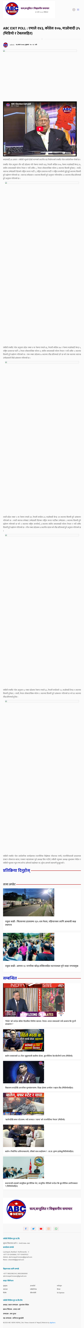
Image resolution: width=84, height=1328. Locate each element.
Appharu (52, 1322)
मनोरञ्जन (59, 1285)
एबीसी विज (33, 1289)
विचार (58, 1289)
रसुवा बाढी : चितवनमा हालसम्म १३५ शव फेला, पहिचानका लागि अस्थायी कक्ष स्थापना (40, 923)
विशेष (4, 1292)
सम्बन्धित (10, 978)
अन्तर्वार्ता (32, 1285)
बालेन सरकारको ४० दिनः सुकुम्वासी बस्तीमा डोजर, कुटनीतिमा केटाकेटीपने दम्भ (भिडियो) (39, 1056)
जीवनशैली (33, 1292)
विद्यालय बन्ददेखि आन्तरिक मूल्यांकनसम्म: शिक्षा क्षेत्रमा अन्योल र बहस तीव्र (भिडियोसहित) (39, 1088)
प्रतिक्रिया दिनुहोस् (16, 870)
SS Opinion (60, 1292)
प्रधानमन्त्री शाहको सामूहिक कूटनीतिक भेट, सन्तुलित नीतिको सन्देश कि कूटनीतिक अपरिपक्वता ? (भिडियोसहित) (41, 1185)
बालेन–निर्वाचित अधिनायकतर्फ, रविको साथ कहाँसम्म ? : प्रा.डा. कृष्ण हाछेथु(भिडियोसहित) (39, 1151)
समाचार (5, 1289)
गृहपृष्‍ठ (5, 1285)
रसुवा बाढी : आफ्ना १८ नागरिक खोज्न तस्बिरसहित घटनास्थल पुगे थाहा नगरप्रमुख (41, 966)
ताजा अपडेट (9, 884)
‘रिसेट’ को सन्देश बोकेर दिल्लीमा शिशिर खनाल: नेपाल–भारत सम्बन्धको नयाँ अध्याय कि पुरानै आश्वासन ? (40, 1023)
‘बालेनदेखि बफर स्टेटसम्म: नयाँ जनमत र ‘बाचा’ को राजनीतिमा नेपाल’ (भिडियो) (35, 1119)
